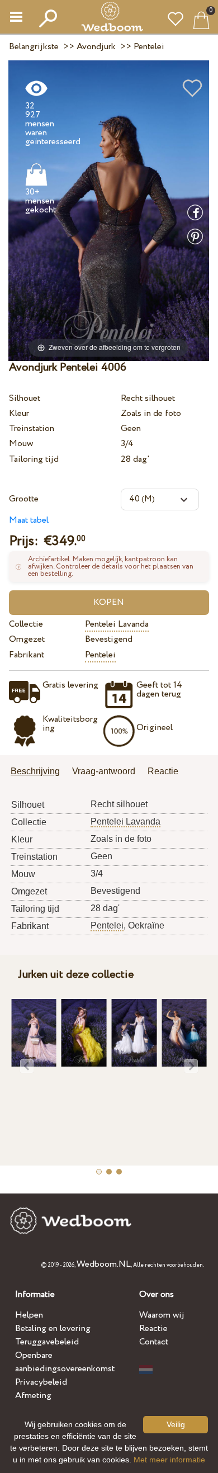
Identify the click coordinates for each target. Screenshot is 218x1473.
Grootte (24, 499)
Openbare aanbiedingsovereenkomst (65, 1362)
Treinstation (31, 428)
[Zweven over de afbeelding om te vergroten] (108, 210)
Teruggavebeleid (47, 1341)
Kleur (19, 413)
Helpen (29, 1315)
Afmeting (33, 1395)
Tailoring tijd (34, 459)
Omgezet (27, 639)
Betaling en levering (53, 1328)
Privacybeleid (41, 1382)
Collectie (26, 624)
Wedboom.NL (104, 1264)
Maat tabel (29, 520)
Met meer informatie (169, 1459)
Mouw (21, 443)
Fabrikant (26, 655)
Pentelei (100, 654)
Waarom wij (161, 1315)
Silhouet (24, 398)
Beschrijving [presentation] (35, 771)
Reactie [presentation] (163, 771)
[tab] (39, 772)
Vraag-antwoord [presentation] (103, 771)
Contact (153, 1341)
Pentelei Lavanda (117, 624)
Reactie (153, 1328)
